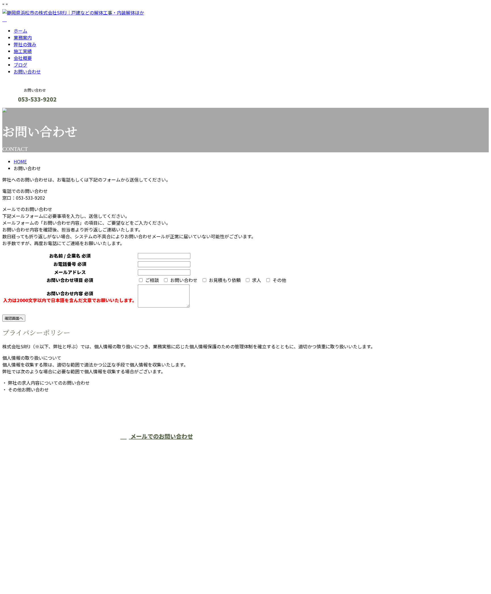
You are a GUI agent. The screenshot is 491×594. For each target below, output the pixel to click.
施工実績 (23, 51)
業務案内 (23, 37)
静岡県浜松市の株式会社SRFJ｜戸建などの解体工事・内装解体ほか (71, 574)
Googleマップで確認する (30, 541)
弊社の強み (25, 44)
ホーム (20, 30)
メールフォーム (22, 111)
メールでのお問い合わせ (161, 436)
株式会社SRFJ (243, 446)
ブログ (20, 64)
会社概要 (23, 57)
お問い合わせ (27, 71)
